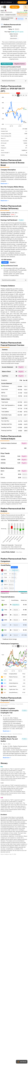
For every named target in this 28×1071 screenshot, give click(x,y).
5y (26, 95)
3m (13, 95)
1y (18, 95)
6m (15, 95)
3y (23, 95)
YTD (21, 95)
